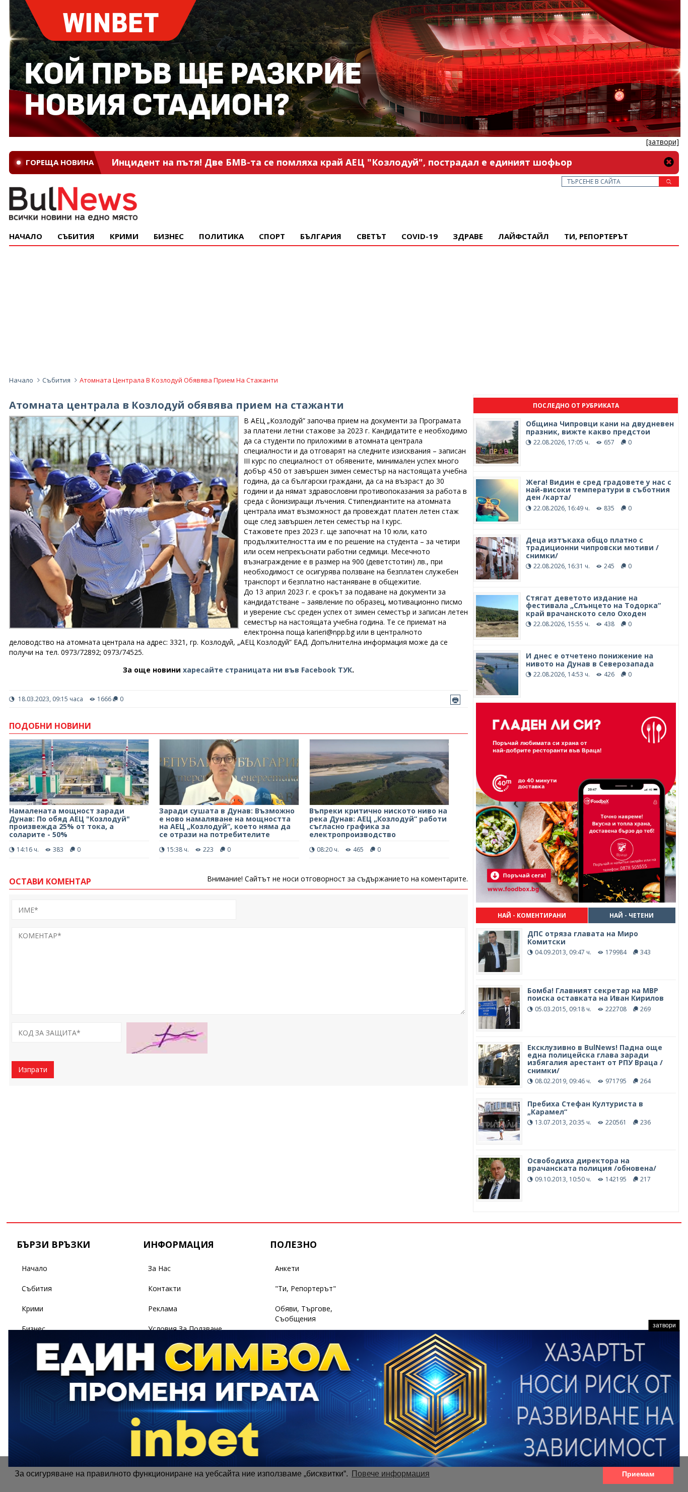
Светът (371, 236)
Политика (221, 236)
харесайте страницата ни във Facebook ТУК (267, 670)
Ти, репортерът (596, 236)
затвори (664, 1325)
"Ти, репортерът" (305, 1288)
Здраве (468, 236)
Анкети (287, 1268)
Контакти (164, 1288)
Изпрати (32, 1069)
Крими (32, 1308)
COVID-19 (419, 236)
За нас (159, 1268)
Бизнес (169, 236)
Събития (56, 380)
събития (76, 236)
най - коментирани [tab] (532, 915)
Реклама (162, 1308)
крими (124, 236)
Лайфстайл (523, 236)
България (320, 236)
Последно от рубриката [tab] (576, 405)
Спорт (272, 236)
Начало (25, 236)
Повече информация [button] (391, 1473)
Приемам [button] (638, 1474)
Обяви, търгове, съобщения (303, 1313)
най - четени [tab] (631, 915)
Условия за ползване (185, 1328)
